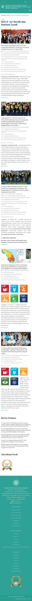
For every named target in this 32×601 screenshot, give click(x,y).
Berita (2, 51)
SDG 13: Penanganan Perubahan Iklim (10, 55)
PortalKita (16, 534)
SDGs (8, 15)
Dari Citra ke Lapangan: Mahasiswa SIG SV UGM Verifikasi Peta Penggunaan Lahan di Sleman (13, 441)
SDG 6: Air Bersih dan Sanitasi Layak (10, 67)
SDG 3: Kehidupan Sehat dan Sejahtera (10, 63)
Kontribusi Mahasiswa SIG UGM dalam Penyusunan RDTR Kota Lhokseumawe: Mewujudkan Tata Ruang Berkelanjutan (14, 267)
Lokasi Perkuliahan (16, 571)
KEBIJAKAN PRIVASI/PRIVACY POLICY (23, 599)
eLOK (16, 539)
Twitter (16, 560)
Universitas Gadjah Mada (20, 491)
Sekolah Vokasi (9, 491)
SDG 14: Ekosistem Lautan (7, 56)
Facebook (16, 555)
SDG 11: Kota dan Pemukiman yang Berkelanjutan (17, 51)
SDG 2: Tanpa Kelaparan (7, 61)
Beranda (3, 15)
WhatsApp (16, 565)
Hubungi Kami (16, 520)
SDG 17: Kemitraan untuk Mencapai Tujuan (11, 274)
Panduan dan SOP (16, 525)
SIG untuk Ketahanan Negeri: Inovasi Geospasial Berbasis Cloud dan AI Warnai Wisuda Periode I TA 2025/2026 (15, 47)
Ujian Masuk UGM (16, 510)
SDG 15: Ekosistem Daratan (20, 56)
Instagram (16, 557)
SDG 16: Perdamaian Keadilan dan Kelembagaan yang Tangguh (14, 59)
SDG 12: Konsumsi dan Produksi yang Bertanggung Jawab (15, 53)
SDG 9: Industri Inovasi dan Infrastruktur (11, 71)
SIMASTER (16, 536)
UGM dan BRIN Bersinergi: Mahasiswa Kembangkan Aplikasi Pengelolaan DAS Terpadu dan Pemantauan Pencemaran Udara (14, 350)
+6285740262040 (20, 499)
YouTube (16, 563)
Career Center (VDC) (16, 518)
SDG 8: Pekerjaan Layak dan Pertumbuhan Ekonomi (13, 69)
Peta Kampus (16, 568)
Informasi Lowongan (16, 515)
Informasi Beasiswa (16, 512)
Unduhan (16, 523)
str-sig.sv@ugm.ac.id (17, 503)
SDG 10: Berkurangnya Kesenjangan (13, 193)
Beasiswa (16, 541)
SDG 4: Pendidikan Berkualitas (8, 65)
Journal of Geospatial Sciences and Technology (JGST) (16, 547)
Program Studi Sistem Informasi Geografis (16, 488)
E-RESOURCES (16, 544)
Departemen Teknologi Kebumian (16, 490)
